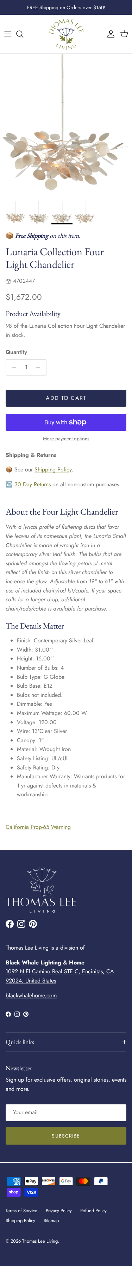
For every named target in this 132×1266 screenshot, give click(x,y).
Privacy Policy (59, 1210)
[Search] (23, 34)
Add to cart (66, 398)
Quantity (16, 352)
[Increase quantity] (40, 367)
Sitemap (51, 1220)
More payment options (66, 439)
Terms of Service (21, 1210)
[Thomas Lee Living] (66, 34)
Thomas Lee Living (40, 1241)
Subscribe (66, 1135)
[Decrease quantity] (12, 367)
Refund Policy (93, 1210)
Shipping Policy (52, 469)
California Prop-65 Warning (38, 827)
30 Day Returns (32, 484)
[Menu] (7, 34)
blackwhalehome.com (31, 995)
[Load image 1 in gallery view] (66, 125)
